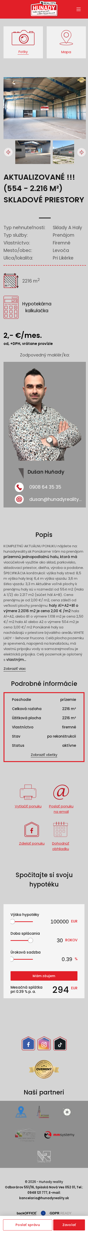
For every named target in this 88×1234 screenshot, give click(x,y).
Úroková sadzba (26, 952)
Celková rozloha (27, 708)
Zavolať (69, 1224)
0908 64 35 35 (45, 487)
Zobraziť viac (15, 668)
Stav (16, 736)
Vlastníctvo (22, 727)
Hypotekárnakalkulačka (36, 307)
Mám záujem (44, 976)
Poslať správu (27, 1224)
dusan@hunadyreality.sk (55, 499)
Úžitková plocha (26, 717)
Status (18, 745)
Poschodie (21, 699)
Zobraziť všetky (44, 754)
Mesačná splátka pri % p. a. (26, 989)
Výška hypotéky (25, 914)
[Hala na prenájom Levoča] (34, 152)
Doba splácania (25, 933)
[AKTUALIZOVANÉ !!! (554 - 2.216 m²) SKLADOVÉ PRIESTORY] (45, 137)
